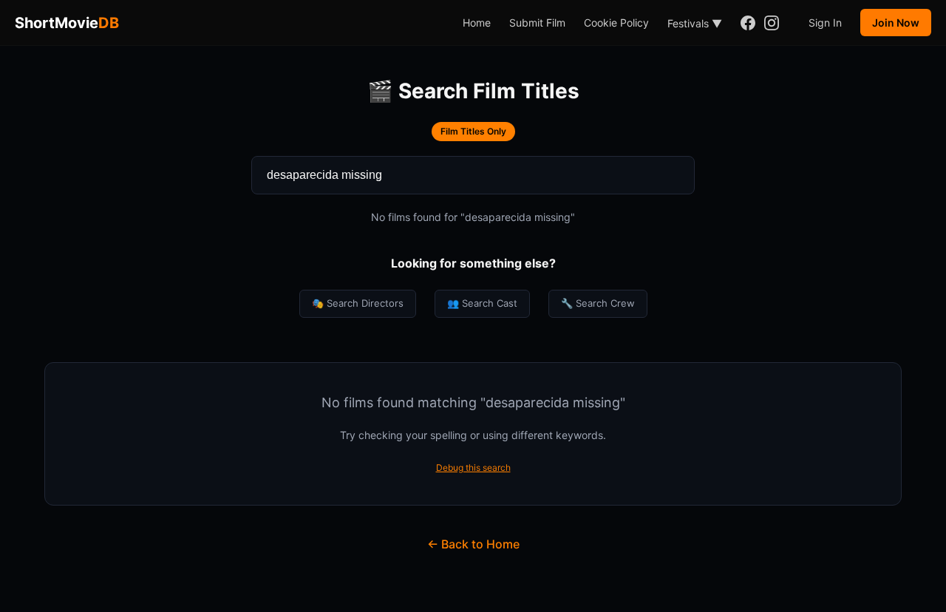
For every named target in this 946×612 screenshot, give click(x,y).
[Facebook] (748, 23)
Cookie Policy (616, 22)
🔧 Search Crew (598, 303)
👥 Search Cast (482, 303)
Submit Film (537, 22)
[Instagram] (771, 23)
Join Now (895, 22)
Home (477, 22)
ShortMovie (67, 23)
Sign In (825, 22)
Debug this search (473, 467)
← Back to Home (473, 544)
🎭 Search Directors (358, 303)
